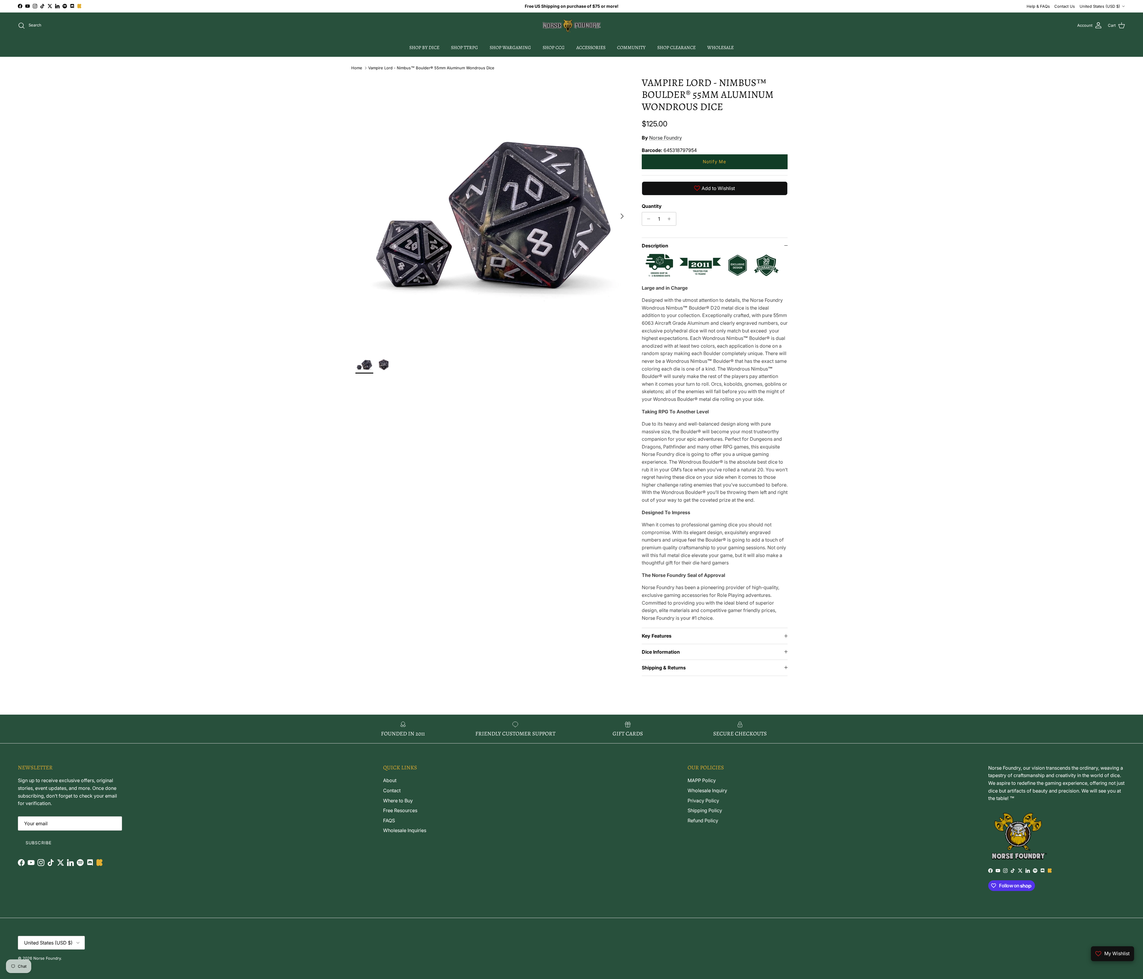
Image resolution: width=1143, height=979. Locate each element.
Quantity (652, 206)
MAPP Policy (702, 780)
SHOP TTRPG (464, 47)
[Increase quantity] (671, 218)
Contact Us (1064, 6)
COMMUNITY (631, 47)
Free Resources (400, 810)
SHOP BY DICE (424, 47)
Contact (392, 790)
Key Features (657, 636)
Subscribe (38, 842)
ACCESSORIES (590, 47)
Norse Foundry (665, 138)
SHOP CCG (554, 47)
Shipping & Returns (664, 668)
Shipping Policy (705, 810)
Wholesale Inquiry (707, 790)
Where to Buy (398, 801)
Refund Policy (703, 820)
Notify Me (714, 161)
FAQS (389, 820)
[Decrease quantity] (647, 218)
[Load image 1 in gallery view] (492, 213)
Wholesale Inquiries (404, 830)
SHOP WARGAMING (510, 47)
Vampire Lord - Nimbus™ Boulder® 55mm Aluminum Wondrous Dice (431, 67)
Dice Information (661, 652)
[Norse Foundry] (572, 25)
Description (655, 246)
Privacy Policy (703, 801)
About (389, 780)
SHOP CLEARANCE (676, 47)
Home (356, 67)
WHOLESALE (720, 47)
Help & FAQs (1038, 6)
